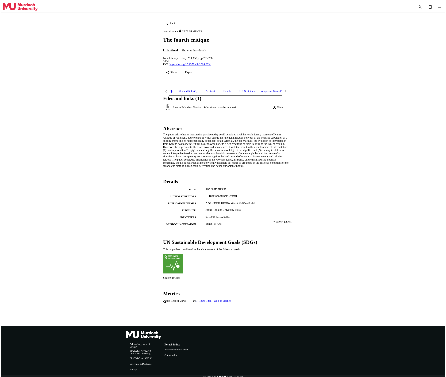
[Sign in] (429, 6)
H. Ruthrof (170, 50)
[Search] (420, 6)
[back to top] (171, 91)
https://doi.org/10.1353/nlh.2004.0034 (190, 64)
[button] (278, 107)
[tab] (188, 91)
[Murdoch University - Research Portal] (20, 7)
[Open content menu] (439, 6)
